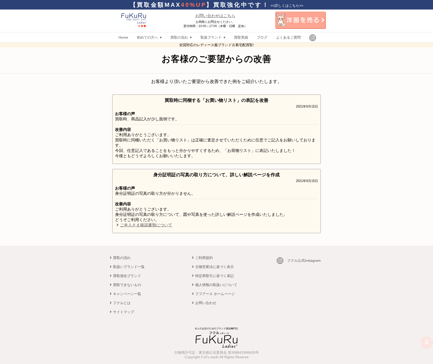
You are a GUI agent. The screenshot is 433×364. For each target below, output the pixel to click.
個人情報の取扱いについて (216, 285)
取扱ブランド (211, 37)
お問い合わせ (205, 303)
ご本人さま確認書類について (146, 225)
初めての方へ (147, 37)
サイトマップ (123, 312)
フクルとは (122, 303)
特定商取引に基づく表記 (214, 276)
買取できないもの (127, 285)
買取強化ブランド (127, 276)
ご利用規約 (204, 258)
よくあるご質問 (288, 37)
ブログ (262, 37)
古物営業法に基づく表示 (214, 267)
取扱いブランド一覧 (129, 267)
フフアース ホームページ (215, 294)
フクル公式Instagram (304, 260)
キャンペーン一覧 (127, 294)
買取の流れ (179, 37)
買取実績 (241, 37)
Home (123, 37)
